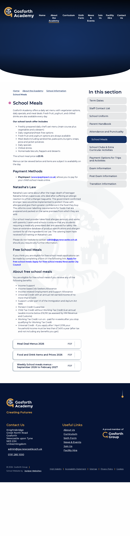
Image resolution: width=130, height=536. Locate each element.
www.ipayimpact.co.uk (43, 177)
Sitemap (93, 469)
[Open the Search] (117, 6)
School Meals (20, 94)
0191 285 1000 (16, 454)
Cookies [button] (120, 469)
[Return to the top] (122, 394)
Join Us (68, 446)
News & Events (72, 442)
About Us (69, 430)
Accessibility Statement (75, 469)
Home (16, 91)
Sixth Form (70, 438)
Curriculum (70, 434)
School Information (56, 91)
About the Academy (32, 91)
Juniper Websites (33, 471)
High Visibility (56, 469)
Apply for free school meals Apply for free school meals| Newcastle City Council (45, 261)
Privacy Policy (107, 469)
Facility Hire (70, 450)
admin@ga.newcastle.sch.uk (62, 240)
